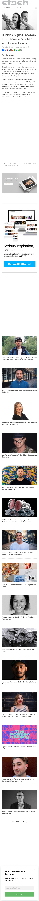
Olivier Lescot (13, 165)
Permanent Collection (11, 8)
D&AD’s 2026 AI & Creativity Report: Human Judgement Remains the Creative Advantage (18, 521)
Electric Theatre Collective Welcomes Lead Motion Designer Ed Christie (17, 553)
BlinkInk (24, 163)
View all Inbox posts (19, 822)
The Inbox (12, 163)
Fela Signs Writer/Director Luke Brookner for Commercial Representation (18, 780)
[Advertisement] (19, 133)
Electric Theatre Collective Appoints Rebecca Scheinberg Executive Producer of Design (18, 715)
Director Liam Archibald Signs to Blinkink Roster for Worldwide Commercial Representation (19, 359)
